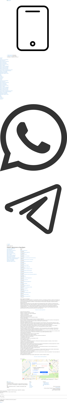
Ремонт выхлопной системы (11, 253)
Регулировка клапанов (23, 283)
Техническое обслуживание (11, 248)
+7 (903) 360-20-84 (46, 383)
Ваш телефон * (2, 396)
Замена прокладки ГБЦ (23, 288)
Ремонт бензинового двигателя (25, 285)
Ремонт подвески (9, 254)
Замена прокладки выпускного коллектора (26, 259)
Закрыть (1, 402)
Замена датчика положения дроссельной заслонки (28, 257)
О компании (31, 386)
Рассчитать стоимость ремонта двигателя (40, 356)
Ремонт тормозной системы (11, 255)
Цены (30, 384)
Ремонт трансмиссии (10, 251)
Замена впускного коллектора (24, 255)
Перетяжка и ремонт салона (11, 261)
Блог (30, 383)
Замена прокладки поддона (24, 265)
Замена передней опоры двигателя (25, 281)
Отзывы (30, 385)
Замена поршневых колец (24, 290)
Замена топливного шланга (24, 294)
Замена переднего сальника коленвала (26, 261)
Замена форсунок (23, 263)
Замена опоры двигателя (24, 279)
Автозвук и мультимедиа (10, 259)
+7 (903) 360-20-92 (9, 55)
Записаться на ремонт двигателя (40, 309)
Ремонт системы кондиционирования (12, 258)
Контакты (30, 387)
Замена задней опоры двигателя (25, 296)
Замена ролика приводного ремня (25, 292)
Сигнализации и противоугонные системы (13, 257)
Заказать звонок (57, 387)
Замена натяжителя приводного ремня (26, 268)
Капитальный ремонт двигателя (25, 266)
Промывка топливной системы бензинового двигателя (28, 274)
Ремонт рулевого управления (11, 250)
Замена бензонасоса (23, 254)
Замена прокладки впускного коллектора (26, 272)
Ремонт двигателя (9, 249)
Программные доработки (10, 260)
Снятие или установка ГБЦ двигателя (26, 277)
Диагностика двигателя (23, 250)
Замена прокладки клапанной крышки (26, 270)
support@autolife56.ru (46, 384)
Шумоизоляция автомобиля (11, 256)
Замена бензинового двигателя (25, 252)
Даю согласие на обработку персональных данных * (8, 399)
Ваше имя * (1, 392)
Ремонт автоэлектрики (10, 252)
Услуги (30, 382)
